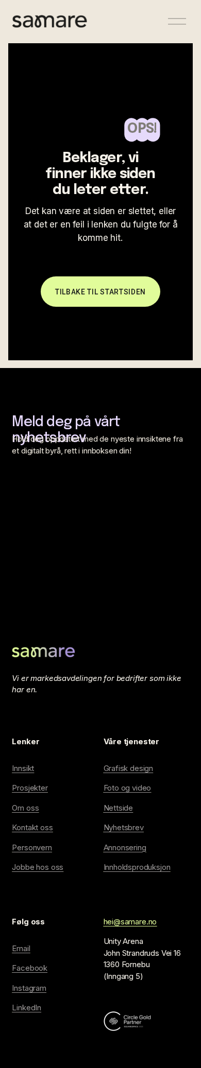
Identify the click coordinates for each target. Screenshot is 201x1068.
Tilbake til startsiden (100, 292)
